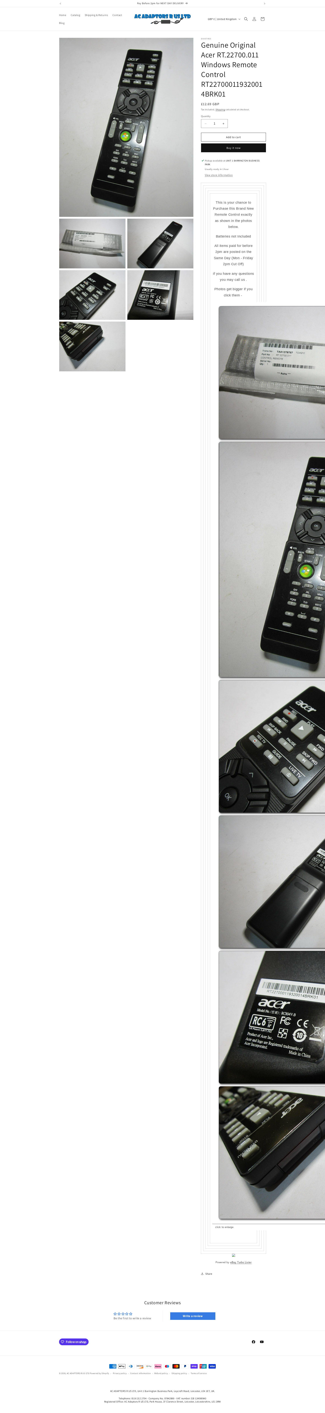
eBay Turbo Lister (240, 1262)
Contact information (140, 1373)
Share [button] (208, 1273)
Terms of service (199, 1373)
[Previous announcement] (60, 3)
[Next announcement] (264, 3)
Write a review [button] (193, 1316)
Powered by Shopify (99, 1373)
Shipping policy (179, 1373)
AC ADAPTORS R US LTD (78, 1373)
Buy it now (233, 148)
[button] (246, 19)
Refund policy (161, 1373)
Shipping (220, 109)
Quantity (205, 116)
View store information (219, 175)
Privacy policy (120, 1373)
